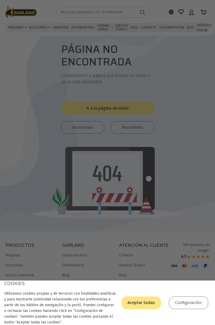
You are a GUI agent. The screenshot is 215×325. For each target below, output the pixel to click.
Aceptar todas (141, 302)
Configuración (188, 302)
